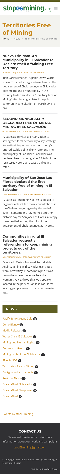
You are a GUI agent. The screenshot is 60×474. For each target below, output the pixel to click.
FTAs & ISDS (11, 360)
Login (18, 462)
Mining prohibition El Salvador (23, 354)
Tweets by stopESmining (17, 414)
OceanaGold (11, 396)
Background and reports (19, 372)
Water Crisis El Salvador (18, 336)
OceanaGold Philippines (19, 390)
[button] (56, 8)
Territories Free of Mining (30, 73)
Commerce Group (15, 348)
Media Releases (13, 330)
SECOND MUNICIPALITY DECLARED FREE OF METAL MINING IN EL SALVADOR (26, 123)
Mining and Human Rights (20, 342)
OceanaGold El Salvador (18, 384)
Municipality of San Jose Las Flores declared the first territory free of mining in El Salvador (27, 184)
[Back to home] (26, 8)
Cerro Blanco (12, 324)
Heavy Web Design (50, 469)
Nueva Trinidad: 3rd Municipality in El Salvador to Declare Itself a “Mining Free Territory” (28, 62)
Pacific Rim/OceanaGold (19, 318)
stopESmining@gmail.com (30, 447)
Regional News (13, 378)
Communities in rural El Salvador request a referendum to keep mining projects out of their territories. (27, 244)
